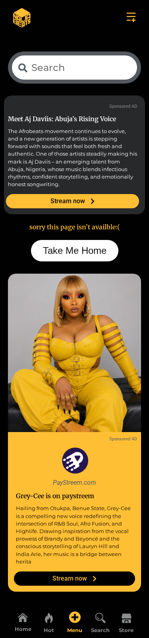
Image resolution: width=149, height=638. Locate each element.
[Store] (126, 617)
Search (100, 630)
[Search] (100, 617)
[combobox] (74, 67)
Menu (74, 630)
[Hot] (49, 617)
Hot (49, 630)
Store (126, 630)
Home (23, 629)
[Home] (23, 617)
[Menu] (75, 617)
